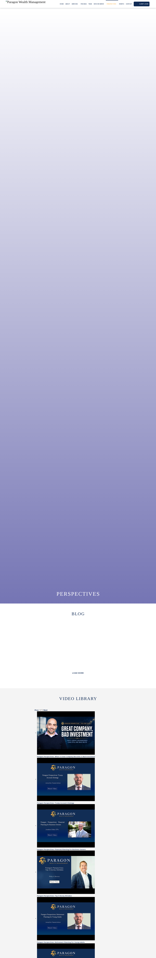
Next (45, 710)
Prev (37, 710)
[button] (78, 673)
